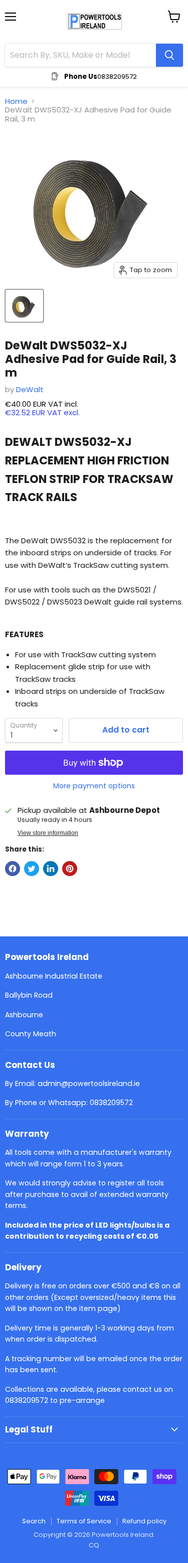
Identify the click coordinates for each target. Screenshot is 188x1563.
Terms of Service (84, 1521)
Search (34, 1521)
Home (16, 101)
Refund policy (144, 1521)
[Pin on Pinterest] (69, 868)
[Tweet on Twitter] (31, 868)
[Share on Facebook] (12, 868)
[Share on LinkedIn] (50, 868)
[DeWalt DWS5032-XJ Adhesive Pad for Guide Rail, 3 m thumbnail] (24, 306)
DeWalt (30, 389)
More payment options (94, 786)
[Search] (169, 55)
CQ (94, 1545)
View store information (48, 832)
